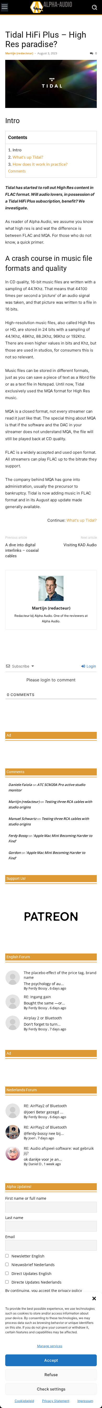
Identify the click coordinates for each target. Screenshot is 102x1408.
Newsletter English (27, 1256)
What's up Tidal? (28, 157)
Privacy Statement (55, 1401)
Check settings (51, 1389)
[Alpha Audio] (51, 7)
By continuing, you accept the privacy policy (43, 1290)
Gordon (14, 852)
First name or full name (25, 1198)
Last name (14, 1217)
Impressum (85, 1401)
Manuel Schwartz (22, 818)
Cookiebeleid (24, 1401)
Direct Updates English (31, 1273)
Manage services (49, 1346)
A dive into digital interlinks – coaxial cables (22, 550)
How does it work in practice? (40, 164)
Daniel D (35, 1164)
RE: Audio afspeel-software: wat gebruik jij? (59, 1151)
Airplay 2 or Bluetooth (43, 1017)
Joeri (32, 1138)
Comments (17, 171)
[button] (94, 1298)
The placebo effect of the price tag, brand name (60, 975)
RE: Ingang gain (37, 996)
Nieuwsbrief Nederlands (32, 1264)
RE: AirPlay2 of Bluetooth (45, 1105)
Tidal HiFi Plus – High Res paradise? (45, 39)
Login (91, 666)
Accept (51, 1360)
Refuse (51, 1374)
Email (10, 1236)
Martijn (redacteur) (19, 53)
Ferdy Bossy (18, 835)
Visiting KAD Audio (80, 545)
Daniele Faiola (20, 784)
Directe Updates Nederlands (35, 1282)
